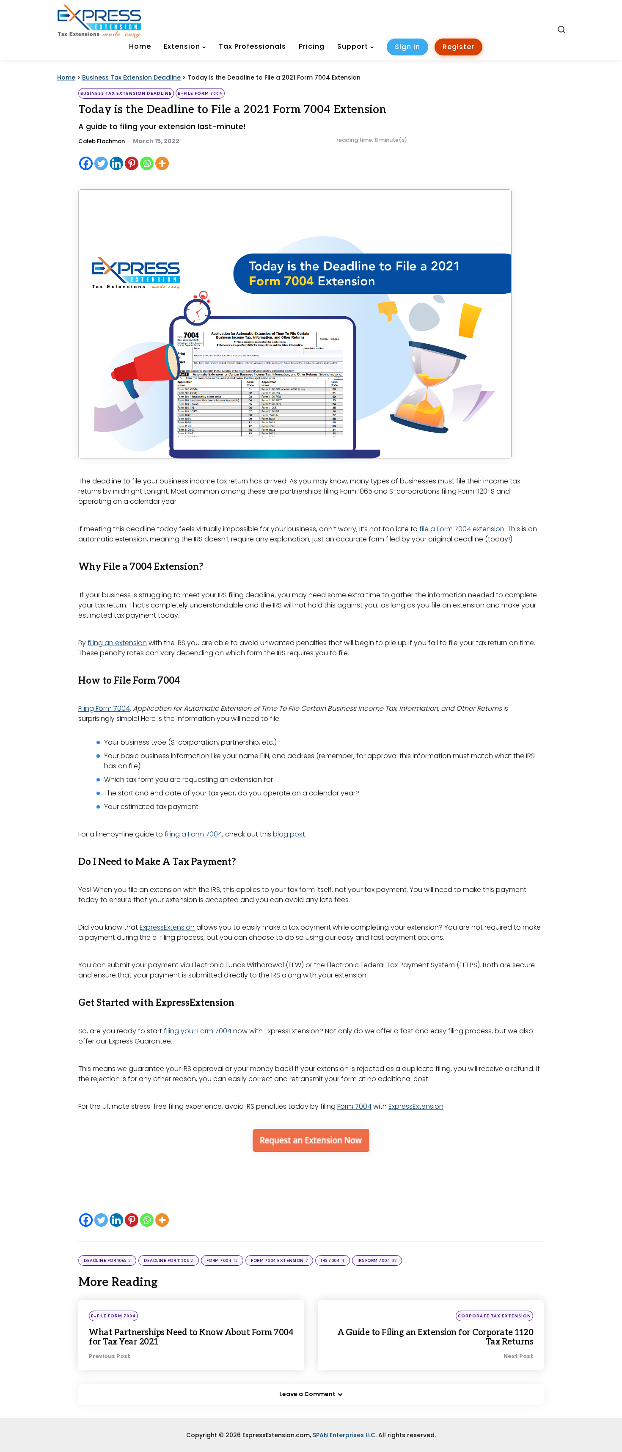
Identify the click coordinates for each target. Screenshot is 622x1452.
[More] (162, 163)
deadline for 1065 (107, 1260)
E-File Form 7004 (200, 93)
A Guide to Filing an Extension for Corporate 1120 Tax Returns (436, 1337)
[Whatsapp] (147, 163)
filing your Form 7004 (197, 1031)
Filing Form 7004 (104, 708)
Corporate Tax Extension (494, 1316)
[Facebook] (86, 163)
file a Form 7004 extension (461, 529)
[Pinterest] (131, 163)
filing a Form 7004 (193, 834)
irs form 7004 (377, 1260)
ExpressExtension (167, 927)
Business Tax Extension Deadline (126, 93)
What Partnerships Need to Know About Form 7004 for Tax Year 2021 (191, 1337)
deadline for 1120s (168, 1260)
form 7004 (222, 1260)
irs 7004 (332, 1260)
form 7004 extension (279, 1260)
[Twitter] (101, 163)
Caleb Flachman (101, 141)
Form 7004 (354, 1106)
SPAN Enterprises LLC (344, 1435)
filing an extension (117, 643)
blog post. (289, 834)
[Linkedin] (116, 163)
